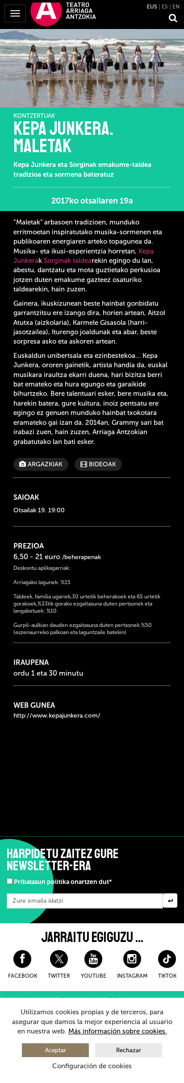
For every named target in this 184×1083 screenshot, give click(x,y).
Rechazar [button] (128, 1050)
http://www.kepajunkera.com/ (56, 715)
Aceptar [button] (55, 1050)
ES (165, 7)
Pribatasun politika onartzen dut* (63, 882)
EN (176, 7)
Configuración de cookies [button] (92, 1066)
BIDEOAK (101, 464)
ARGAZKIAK (44, 464)
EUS (152, 7)
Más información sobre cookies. (117, 1031)
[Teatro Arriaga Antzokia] (63, 14)
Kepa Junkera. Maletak (63, 137)
